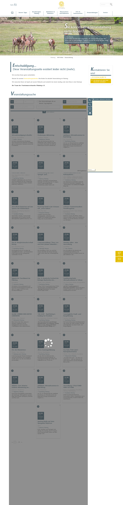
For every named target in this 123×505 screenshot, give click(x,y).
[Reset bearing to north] (90, 109)
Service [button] (105, 12)
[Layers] (90, 113)
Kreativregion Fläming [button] (36, 12)
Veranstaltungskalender (31, 78)
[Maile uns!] (100, 81)
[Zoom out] (90, 104)
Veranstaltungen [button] (92, 12)
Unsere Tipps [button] (23, 12)
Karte (12, 5)
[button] (119, 259)
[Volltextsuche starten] (111, 4)
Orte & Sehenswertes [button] (78, 12)
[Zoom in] (90, 100)
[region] (100, 135)
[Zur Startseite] (13, 13)
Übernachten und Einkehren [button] (64, 12)
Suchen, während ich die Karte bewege (103, 100)
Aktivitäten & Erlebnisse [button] (50, 12)
